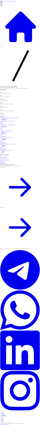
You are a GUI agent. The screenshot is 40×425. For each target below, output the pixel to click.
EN (3, 3)
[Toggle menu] (0, 6)
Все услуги (3, 412)
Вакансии (3, 419)
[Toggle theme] (2, 3)
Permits (2, 421)
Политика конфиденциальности (5, 424)
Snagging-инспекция (4, 415)
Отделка (2, 414)
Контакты (1, 424)
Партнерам (3, 420)
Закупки (2, 413)
